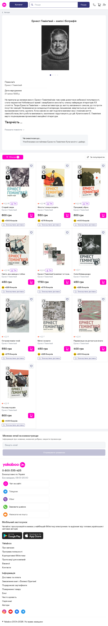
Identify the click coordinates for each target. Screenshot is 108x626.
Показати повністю (13, 130)
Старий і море (8, 207)
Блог (4, 593)
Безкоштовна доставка (15, 225)
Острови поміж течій (11, 341)
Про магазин (8, 548)
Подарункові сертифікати (14, 585)
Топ (14, 203)
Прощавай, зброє (81, 207)
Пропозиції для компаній (13, 560)
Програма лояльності (12, 552)
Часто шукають (9, 597)
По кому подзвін (9, 408)
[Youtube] (10, 612)
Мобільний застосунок (14, 522)
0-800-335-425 (11, 470)
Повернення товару (11, 589)
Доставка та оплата (11, 577)
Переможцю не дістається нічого (88, 341)
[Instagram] (4, 612)
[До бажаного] (31, 165)
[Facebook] (17, 612)
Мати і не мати (44, 341)
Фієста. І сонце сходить (48, 207)
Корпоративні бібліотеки (13, 556)
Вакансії (6, 564)
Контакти (6, 568)
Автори (7, 12)
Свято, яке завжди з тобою (13, 274)
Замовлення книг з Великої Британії (19, 581)
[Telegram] (23, 612)
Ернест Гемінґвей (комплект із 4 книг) (54, 274)
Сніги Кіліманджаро (82, 274)
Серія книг (7, 601)
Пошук (84, 5)
